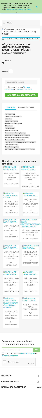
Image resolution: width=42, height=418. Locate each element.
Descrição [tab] (11, 107)
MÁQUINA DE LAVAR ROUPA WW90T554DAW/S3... (30, 307)
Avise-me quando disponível (21, 95)
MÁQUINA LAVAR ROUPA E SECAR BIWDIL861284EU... (11, 204)
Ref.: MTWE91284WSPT (30, 239)
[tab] (18, 110)
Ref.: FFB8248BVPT (11, 184)
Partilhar (11, 71)
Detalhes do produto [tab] (26, 107)
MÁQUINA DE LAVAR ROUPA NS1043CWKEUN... (11, 228)
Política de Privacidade (24, 89)
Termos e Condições (27, 353)
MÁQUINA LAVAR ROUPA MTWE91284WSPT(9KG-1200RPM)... (31, 233)
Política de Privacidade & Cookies (19, 10)
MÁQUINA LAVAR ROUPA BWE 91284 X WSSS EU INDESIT (30, 254)
